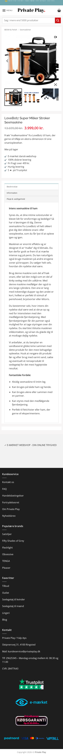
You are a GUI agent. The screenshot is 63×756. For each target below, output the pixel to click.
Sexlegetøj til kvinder (13, 599)
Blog (4, 619)
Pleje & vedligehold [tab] (16, 199)
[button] (7, 10)
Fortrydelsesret (10, 502)
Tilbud (5, 586)
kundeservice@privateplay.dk (24, 651)
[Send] (58, 20)
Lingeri (6, 613)
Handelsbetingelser (13, 495)
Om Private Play (11, 509)
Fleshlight (7, 547)
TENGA (6, 561)
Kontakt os (8, 482)
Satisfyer (7, 534)
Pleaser (6, 567)
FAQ (4, 489)
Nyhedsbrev (9, 515)
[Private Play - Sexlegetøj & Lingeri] (31, 10)
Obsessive (7, 554)
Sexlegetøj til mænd (13, 606)
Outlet (5, 592)
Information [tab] (12, 193)
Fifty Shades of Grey (13, 540)
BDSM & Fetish (10, 29)
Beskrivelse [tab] (12, 187)
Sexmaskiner (25, 29)
